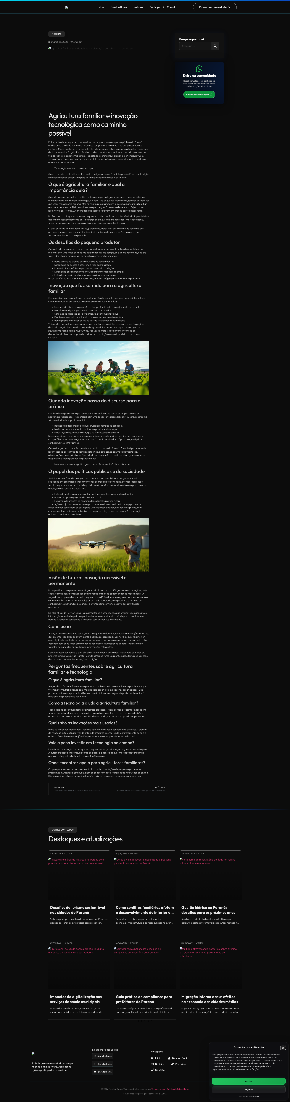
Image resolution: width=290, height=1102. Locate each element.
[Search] (215, 46)
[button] (283, 1047)
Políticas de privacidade (249, 1096)
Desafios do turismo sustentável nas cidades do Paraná (77, 910)
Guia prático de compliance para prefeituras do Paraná (144, 999)
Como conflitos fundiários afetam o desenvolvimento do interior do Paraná (145, 910)
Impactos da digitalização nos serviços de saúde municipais (76, 999)
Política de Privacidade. (178, 1089)
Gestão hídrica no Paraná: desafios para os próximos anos (208, 910)
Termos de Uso (158, 1089)
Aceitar (249, 1081)
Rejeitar (249, 1089)
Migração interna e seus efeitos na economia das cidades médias (209, 999)
